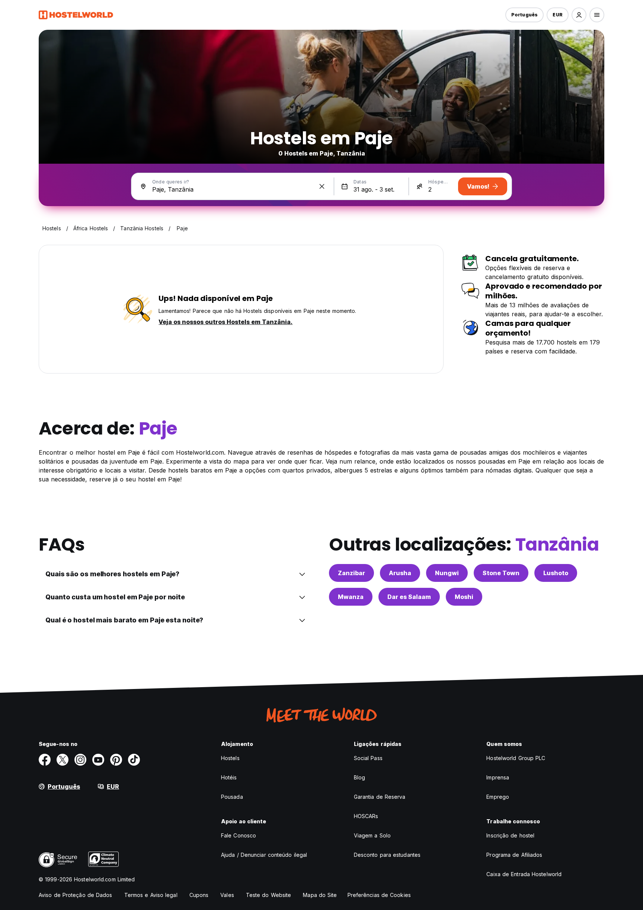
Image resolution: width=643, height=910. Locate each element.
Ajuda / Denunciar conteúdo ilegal (264, 855)
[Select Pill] (579, 14)
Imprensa (497, 777)
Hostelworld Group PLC (515, 758)
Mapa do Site (320, 895)
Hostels (230, 758)
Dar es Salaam (409, 596)
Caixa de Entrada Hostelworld (524, 874)
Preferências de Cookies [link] (379, 895)
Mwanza (351, 596)
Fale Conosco (238, 835)
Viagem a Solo (372, 835)
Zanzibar (351, 573)
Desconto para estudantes (387, 855)
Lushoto (555, 573)
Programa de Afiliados (514, 855)
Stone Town (501, 573)
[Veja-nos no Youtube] (98, 760)
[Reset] (322, 186)
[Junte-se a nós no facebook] (45, 760)
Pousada (232, 797)
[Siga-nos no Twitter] (62, 760)
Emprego (497, 797)
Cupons (199, 895)
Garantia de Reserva (380, 797)
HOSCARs (366, 816)
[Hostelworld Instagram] (80, 760)
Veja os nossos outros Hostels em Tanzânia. (225, 322)
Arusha (400, 573)
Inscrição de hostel (510, 835)
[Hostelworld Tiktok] (134, 760)
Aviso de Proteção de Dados (75, 895)
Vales (227, 895)
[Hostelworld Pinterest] (116, 760)
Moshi (464, 596)
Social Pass (368, 758)
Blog (359, 777)
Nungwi (447, 573)
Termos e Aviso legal (150, 895)
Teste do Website (268, 895)
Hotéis (229, 777)
